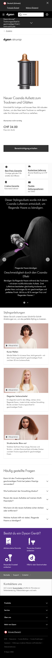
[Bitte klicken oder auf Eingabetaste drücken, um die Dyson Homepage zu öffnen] (10, 15)
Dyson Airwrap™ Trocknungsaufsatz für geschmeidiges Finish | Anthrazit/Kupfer (12, 23)
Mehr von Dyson (10, 625)
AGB (5, 639)
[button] (26, 481)
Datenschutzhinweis (9, 647)
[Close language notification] (47, 5)
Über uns (7, 617)
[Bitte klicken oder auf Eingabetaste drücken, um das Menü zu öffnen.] (3, 14)
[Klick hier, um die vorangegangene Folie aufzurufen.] (4, 259)
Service (7, 610)
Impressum (7, 643)
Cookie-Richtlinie (23, 639)
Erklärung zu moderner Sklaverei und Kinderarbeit (27, 643)
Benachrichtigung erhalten (26, 148)
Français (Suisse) (13, 8)
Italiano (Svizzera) (32, 8)
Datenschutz (12, 639)
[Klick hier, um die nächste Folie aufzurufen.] (47, 259)
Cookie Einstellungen (36, 639)
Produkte (7, 603)
